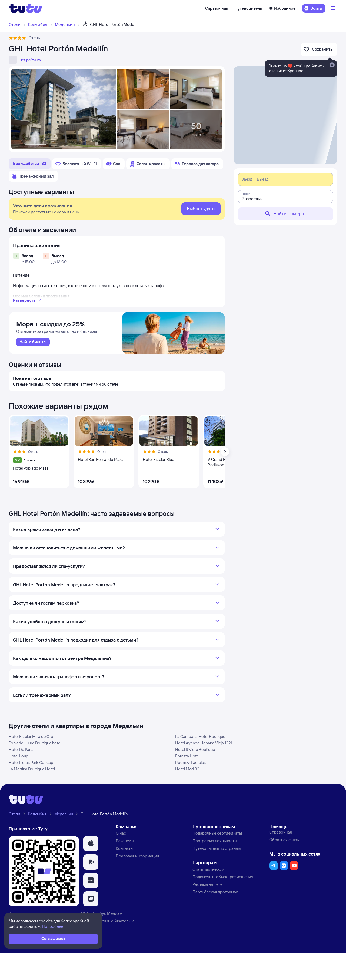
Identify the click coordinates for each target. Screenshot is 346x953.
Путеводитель (248, 8)
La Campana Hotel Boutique (200, 736)
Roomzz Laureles (190, 762)
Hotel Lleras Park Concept (32, 762)
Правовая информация (137, 855)
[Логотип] (26, 8)
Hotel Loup (18, 756)
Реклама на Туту (207, 884)
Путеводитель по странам (216, 848)
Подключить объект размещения (222, 876)
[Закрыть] (332, 65)
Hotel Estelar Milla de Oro (31, 736)
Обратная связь (284, 839)
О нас (121, 833)
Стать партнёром (208, 869)
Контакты (124, 848)
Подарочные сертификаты (217, 833)
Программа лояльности (214, 840)
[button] (90, 843)
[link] (33, 342)
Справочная (216, 8)
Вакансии (125, 840)
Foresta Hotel (187, 756)
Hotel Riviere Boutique (195, 749)
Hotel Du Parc (21, 749)
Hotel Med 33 (187, 769)
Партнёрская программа (215, 892)
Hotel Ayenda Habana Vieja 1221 (203, 743)
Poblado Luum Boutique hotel (35, 743)
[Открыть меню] (333, 8)
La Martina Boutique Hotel (32, 769)
